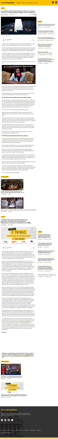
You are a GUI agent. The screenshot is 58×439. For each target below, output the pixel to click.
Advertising (39, 430)
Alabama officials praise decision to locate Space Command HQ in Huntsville (46, 38)
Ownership (26, 430)
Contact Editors (32, 430)
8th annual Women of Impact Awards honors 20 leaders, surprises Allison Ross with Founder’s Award (12, 192)
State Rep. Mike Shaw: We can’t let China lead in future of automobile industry (46, 25)
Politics (3, 8)
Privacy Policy (3, 430)
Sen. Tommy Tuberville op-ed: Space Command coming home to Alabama (46, 31)
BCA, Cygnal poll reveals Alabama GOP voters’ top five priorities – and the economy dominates (45, 45)
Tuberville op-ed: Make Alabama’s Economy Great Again (45, 52)
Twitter (32, 14)
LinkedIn (34, 14)
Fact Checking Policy (19, 430)
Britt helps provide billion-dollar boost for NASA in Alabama (18, 97)
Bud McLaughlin (4, 14)
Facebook (35, 14)
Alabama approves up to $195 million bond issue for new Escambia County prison (18, 209)
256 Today (17, 172)
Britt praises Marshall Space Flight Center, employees (17, 135)
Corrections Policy (10, 430)
